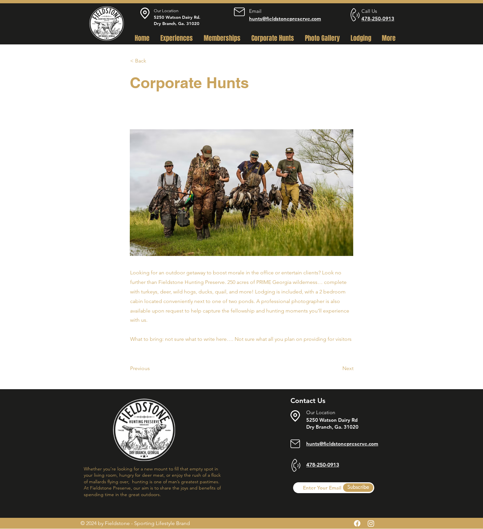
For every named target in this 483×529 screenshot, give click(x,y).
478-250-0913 (377, 18)
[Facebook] (357, 523)
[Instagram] (371, 523)
